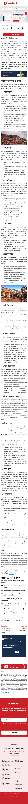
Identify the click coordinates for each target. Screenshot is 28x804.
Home (17, 765)
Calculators (18, 785)
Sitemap (14, 802)
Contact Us (18, 789)
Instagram (8, 774)
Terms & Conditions (14, 797)
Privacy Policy (14, 800)
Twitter (7, 769)
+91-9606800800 (14, 755)
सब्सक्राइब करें (14, 732)
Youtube (7, 783)
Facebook (8, 765)
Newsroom (18, 773)
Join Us (17, 777)
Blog (16, 781)
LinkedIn (7, 778)
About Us (18, 769)
